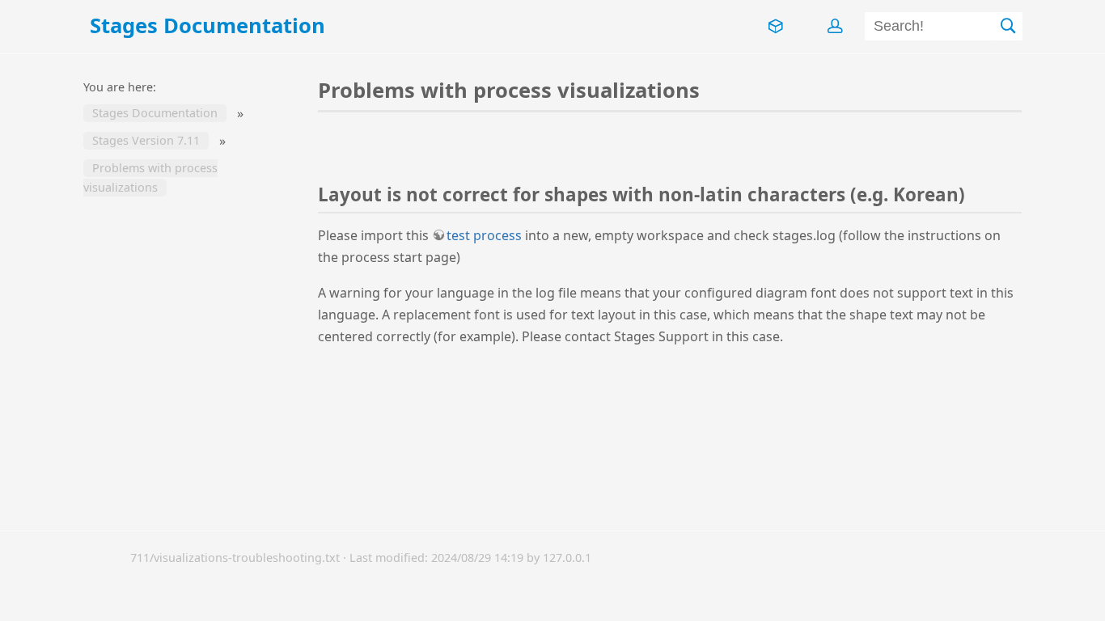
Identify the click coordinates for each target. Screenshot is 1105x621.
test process (484, 235)
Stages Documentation (155, 113)
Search (1008, 26)
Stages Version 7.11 (146, 141)
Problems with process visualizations (150, 178)
